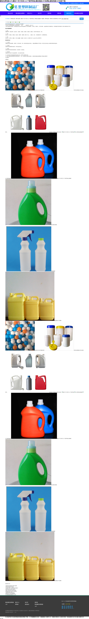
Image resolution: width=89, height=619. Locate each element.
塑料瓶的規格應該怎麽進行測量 (11, 585)
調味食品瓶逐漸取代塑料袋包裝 (14, 56)
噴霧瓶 (42, 18)
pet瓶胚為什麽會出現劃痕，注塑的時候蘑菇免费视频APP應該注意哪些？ (35, 56)
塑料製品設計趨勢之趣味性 (10, 589)
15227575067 (67, 604)
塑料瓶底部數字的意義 (10, 586)
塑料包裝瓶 (18, 18)
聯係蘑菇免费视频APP (74, 3)
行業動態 (8, 22)
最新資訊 (68, 13)
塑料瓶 (49, 13)
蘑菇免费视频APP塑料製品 (34, 610)
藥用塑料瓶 (55, 18)
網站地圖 (82, 3)
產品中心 (29, 13)
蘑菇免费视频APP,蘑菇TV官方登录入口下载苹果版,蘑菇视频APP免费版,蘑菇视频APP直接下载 (33, 1)
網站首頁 (10, 13)
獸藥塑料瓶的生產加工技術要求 (11, 591)
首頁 (18, 22)
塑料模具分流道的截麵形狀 (10, 593)
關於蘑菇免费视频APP (20, 14)
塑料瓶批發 (47, 18)
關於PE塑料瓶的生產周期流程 (11, 590)
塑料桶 (59, 13)
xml (15, 612)
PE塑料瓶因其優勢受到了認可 (11, 594)
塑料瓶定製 (12, 18)
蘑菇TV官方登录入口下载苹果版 (27, 18)
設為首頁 (62, 3)
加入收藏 (67, 3)
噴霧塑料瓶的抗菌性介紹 (10, 592)
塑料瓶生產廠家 (37, 18)
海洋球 (40, 13)
